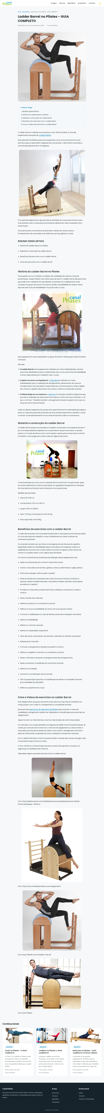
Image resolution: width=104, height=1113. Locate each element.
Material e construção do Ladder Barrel (37, 118)
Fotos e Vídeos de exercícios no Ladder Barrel (39, 124)
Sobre (81, 1093)
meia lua (51, 394)
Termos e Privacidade (86, 1099)
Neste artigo (27, 108)
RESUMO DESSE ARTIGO (31, 111)
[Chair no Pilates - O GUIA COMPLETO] (18, 1035)
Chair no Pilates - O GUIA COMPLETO (16, 1051)
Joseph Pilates (45, 135)
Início (19, 12)
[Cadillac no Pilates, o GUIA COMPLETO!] (52, 1035)
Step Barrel (54, 380)
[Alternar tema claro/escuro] (100, 3)
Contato (92, 3)
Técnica (62, 3)
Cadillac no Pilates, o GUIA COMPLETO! (50, 1051)
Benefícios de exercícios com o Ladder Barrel (39, 121)
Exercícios (55, 1093)
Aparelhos (71, 3)
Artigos (54, 3)
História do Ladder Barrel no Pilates (35, 115)
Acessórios (82, 3)
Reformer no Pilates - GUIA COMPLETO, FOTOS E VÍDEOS (85, 1051)
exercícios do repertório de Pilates (44, 709)
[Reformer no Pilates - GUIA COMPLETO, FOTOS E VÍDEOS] (85, 1035)
